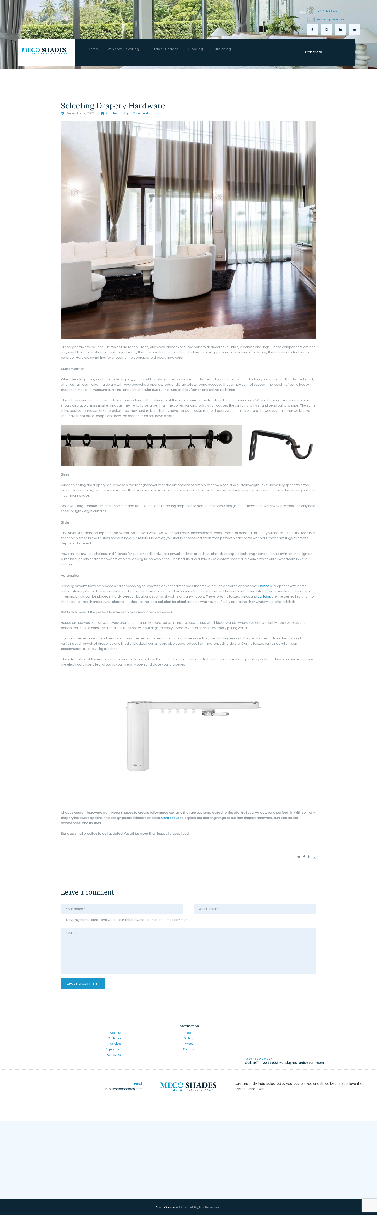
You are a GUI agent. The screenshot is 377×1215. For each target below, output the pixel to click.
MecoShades (166, 1207)
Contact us (170, 818)
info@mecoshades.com (123, 1089)
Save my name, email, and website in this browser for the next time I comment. (128, 920)
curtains (264, 596)
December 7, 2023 (80, 113)
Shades (111, 113)
